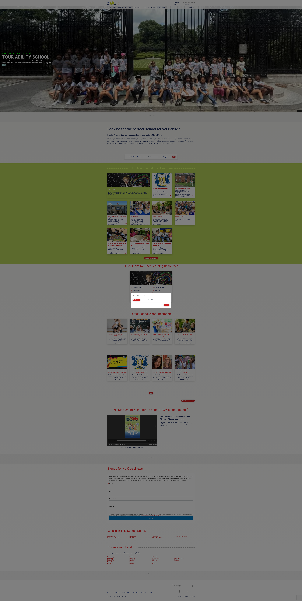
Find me (137, 299)
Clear (160, 305)
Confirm (166, 305)
